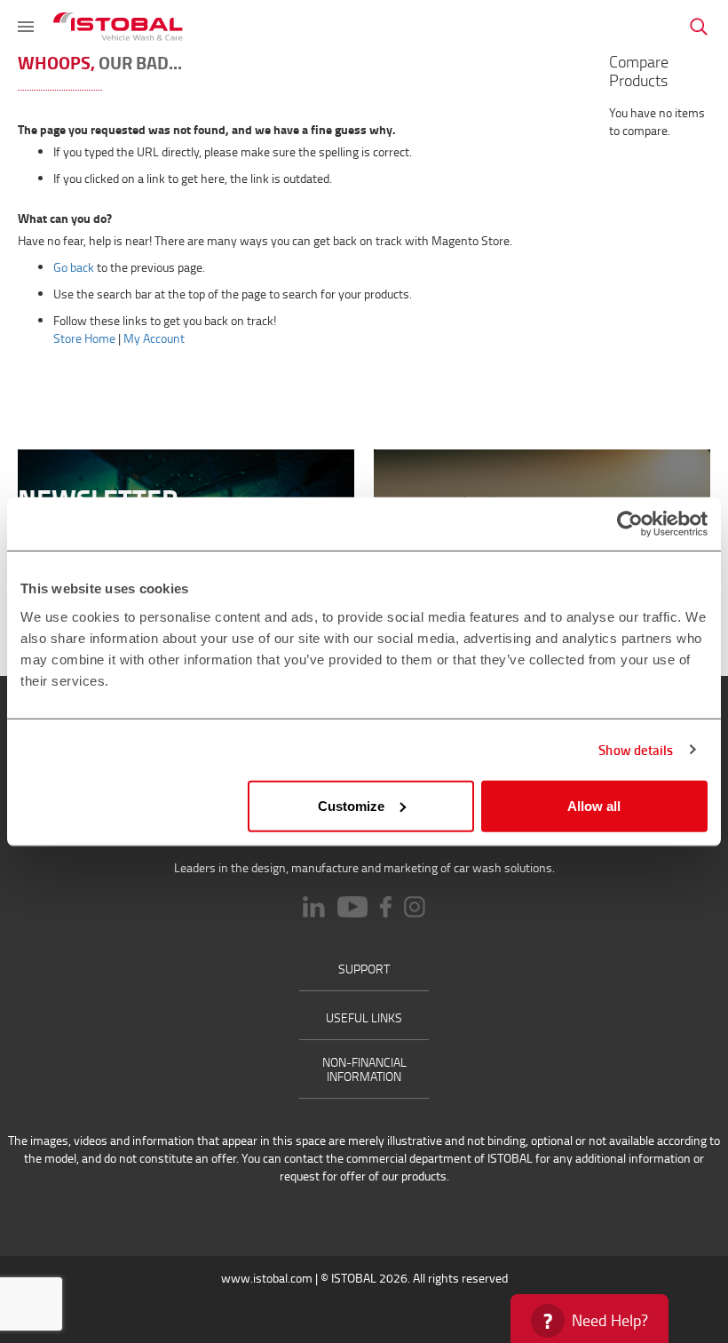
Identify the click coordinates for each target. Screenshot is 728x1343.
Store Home (84, 338)
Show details (635, 749)
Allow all (594, 805)
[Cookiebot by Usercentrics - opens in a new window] (630, 524)
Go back (73, 266)
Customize (351, 805)
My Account (154, 338)
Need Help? (610, 1320)
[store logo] (118, 26)
